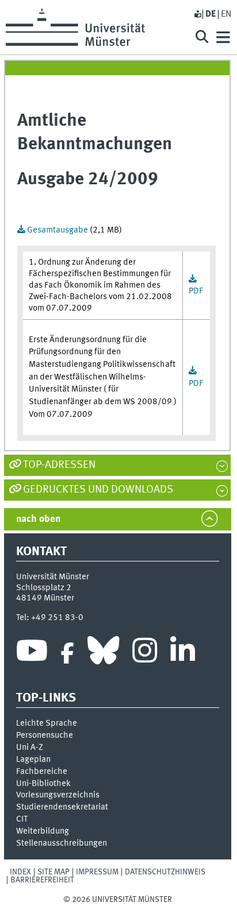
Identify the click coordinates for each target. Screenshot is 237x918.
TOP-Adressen (59, 465)
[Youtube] (32, 653)
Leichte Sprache (46, 723)
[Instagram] (144, 653)
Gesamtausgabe (57, 230)
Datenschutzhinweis (165, 872)
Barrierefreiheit (42, 880)
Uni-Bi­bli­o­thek (43, 783)
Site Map (53, 872)
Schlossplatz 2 (43, 587)
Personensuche (44, 735)
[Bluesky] (103, 653)
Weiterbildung (42, 831)
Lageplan (33, 759)
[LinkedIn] (182, 653)
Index (20, 872)
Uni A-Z (29, 747)
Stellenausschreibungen (61, 843)
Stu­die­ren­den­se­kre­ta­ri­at (62, 807)
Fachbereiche (41, 771)
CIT (22, 819)
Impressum (97, 872)
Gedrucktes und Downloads (98, 490)
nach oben (38, 519)
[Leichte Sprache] (197, 14)
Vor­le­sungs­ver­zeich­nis (58, 795)
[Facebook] (67, 653)
